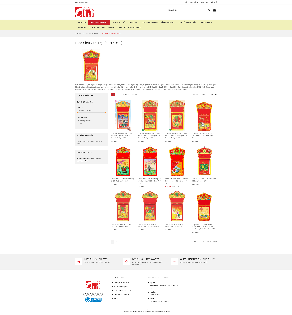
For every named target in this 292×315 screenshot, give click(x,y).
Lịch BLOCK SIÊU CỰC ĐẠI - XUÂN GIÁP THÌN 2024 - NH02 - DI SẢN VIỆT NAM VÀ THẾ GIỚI (203, 226)
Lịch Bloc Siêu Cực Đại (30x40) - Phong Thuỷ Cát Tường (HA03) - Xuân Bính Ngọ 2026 (149, 135)
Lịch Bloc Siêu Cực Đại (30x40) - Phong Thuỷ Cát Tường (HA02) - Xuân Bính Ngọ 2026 (176, 135)
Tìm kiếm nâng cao (121, 286)
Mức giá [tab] (80, 107)
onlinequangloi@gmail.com (159, 301)
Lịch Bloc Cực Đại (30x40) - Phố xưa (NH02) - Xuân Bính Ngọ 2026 (203, 135)
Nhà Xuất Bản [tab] (82, 117)
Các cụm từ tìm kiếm (121, 283)
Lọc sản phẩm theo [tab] (85, 95)
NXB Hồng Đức (84, 120)
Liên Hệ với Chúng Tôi (122, 294)
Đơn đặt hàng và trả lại (122, 290)
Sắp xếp (196, 94)
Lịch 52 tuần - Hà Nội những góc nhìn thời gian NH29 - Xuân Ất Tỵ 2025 (150, 181)
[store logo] (84, 12)
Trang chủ (78, 33)
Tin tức (116, 298)
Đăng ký (214, 2)
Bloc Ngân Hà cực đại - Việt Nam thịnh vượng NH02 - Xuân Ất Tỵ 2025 (177, 181)
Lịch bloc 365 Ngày (92, 33)
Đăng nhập (204, 2)
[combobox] (188, 10)
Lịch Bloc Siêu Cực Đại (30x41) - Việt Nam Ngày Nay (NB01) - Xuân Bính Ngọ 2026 (122, 135)
